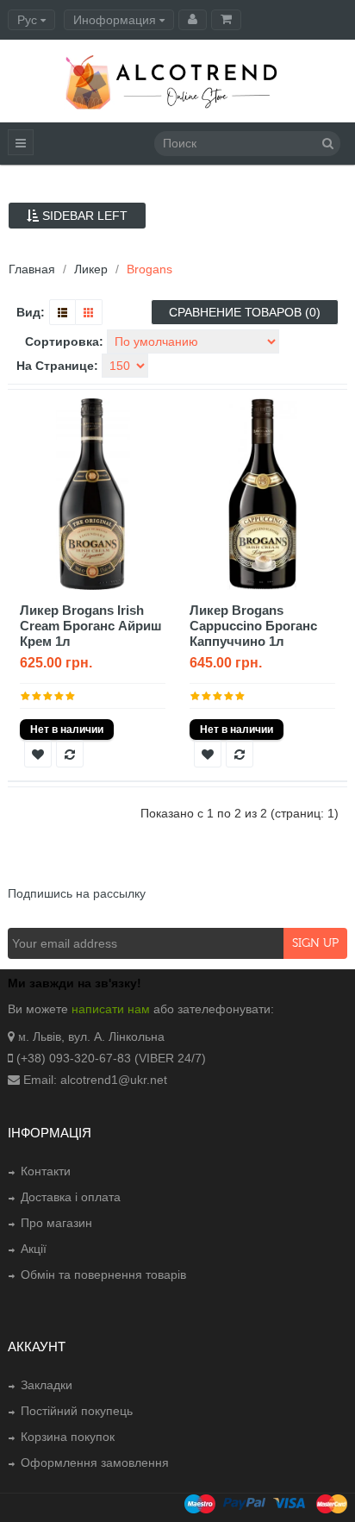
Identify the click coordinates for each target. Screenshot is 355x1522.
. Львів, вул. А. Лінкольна (95, 1036)
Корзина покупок (68, 1437)
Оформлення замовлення (95, 1462)
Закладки (46, 1385)
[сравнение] (70, 753)
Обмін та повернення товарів (103, 1274)
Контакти (46, 1171)
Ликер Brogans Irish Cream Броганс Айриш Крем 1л (91, 625)
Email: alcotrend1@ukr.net (95, 1080)
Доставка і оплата (71, 1197)
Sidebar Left (83, 215)
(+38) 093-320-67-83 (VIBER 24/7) (111, 1058)
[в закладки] (38, 753)
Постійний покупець (77, 1411)
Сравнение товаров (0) (245, 312)
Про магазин (56, 1223)
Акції (34, 1249)
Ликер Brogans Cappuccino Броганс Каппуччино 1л (253, 625)
